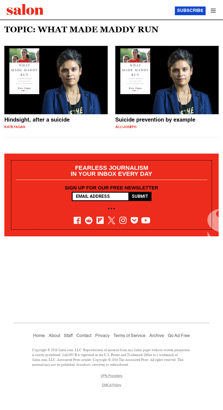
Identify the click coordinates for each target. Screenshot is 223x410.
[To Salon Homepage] (25, 9)
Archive (156, 336)
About (54, 336)
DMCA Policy (111, 385)
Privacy (102, 336)
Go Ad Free (179, 336)
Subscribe (190, 11)
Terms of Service (129, 336)
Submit (140, 196)
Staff (68, 336)
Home (39, 336)
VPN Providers (111, 376)
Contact (83, 336)
